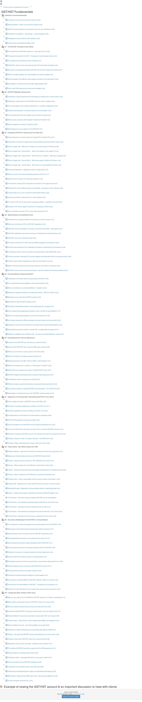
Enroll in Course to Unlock (71, 696)
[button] (1, 2)
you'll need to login (79, 694)
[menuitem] (1, 4)
